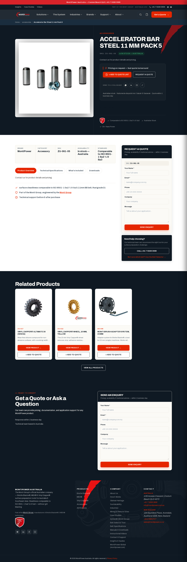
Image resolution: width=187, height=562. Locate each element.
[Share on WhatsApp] (125, 85)
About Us (114, 493)
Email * (127, 178)
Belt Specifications (118, 526)
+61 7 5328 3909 (158, 7)
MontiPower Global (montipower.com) (118, 546)
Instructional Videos (118, 534)
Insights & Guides (117, 541)
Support (104, 14)
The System (59, 14)
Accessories (82, 504)
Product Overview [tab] (26, 171)
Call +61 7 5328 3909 (147, 251)
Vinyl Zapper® (82, 501)
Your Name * (129, 168)
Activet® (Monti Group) (120, 519)
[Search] (140, 14)
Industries (75, 14)
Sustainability (115, 504)
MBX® (79, 497)
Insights (18, 7)
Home (17, 22)
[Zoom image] (89, 113)
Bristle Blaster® (83, 493)
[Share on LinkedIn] (131, 85)
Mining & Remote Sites (119, 512)
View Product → (33, 348)
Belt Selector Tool (117, 523)
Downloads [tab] (94, 171)
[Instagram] (35, 532)
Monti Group (65, 192)
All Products (82, 508)
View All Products (93, 368)
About (118, 14)
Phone (127, 187)
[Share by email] (136, 85)
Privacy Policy (112, 558)
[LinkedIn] (168, 7)
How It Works (115, 497)
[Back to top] (181, 557)
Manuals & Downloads (119, 530)
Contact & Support (118, 537)
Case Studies (29, 7)
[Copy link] (142, 85)
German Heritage (117, 501)
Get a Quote (161, 14)
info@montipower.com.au (154, 505)
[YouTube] (171, 7)
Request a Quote (144, 75)
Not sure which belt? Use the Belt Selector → (147, 257)
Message (128, 207)
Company (128, 197)
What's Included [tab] (76, 171)
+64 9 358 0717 (150, 519)
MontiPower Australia (28, 490)
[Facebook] (29, 532)
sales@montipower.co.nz (154, 522)
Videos (39, 7)
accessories (26, 22)
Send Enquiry (146, 227)
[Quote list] (147, 14)
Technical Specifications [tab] (51, 171)
